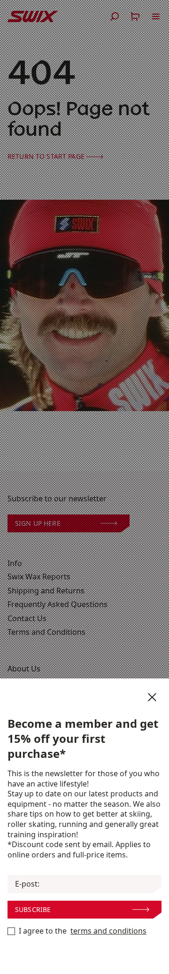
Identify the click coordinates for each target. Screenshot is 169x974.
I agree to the (82, 931)
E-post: (27, 884)
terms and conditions (108, 931)
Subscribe (33, 909)
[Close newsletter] (152, 697)
